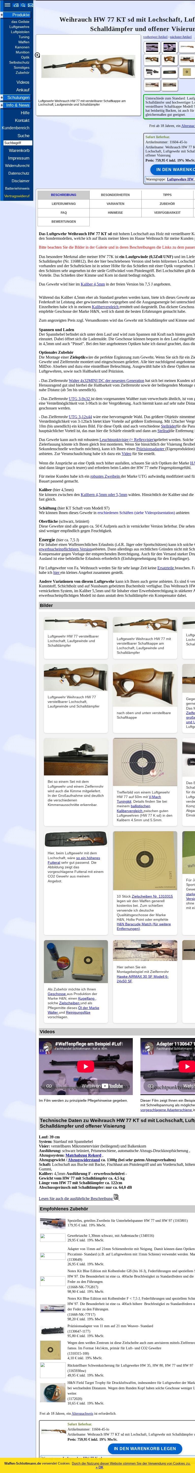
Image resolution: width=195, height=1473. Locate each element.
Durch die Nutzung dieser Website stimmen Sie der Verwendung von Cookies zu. (131, 1463)
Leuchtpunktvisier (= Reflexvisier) (127, 439)
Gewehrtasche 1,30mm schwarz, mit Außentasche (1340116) (111, 1236)
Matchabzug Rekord (83, 1155)
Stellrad (163, 431)
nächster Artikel (181, 37)
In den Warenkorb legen (145, 1449)
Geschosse (57, 994)
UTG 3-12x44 (80, 417)
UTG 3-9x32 (80, 398)
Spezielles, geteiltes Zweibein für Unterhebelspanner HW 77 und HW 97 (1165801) (128, 1221)
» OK (99, 1467)
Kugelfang (86, 998)
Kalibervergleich (106, 307)
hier (56, 572)
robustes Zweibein (105, 476)
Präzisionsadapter (150, 449)
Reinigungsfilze (78, 1012)
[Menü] (5, 6)
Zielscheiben (69, 1003)
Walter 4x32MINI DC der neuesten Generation (106, 380)
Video (126, 453)
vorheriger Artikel (155, 37)
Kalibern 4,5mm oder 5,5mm (104, 494)
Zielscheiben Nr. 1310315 (152, 896)
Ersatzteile (166, 568)
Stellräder (168, 426)
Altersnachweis (82, 1413)
